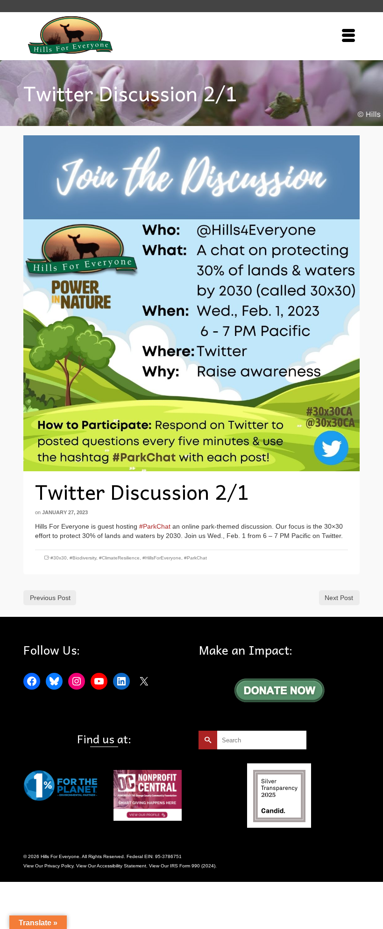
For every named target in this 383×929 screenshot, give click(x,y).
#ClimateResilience (119, 557)
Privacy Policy (58, 865)
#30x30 (58, 557)
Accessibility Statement (121, 865)
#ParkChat (154, 526)
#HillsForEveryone (161, 557)
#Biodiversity (83, 557)
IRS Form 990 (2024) (192, 865)
